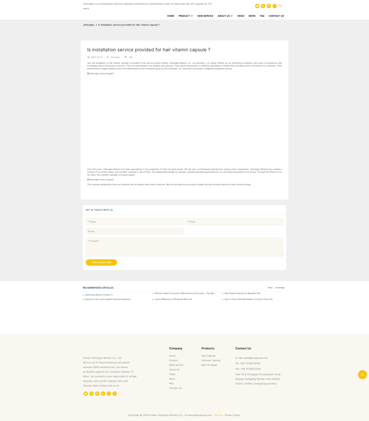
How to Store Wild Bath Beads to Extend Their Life (248, 299)
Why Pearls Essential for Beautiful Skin (242, 293)
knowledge (280, 288)
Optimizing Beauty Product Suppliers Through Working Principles (100, 294)
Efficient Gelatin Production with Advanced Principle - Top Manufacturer (185, 293)
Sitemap (218, 415)
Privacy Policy (233, 415)
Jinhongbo (88, 24)
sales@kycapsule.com (256, 357)
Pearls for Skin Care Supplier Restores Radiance (107, 299)
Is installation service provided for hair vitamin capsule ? (129, 24)
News (270, 288)
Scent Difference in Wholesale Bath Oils (173, 299)
